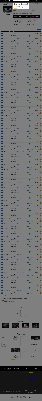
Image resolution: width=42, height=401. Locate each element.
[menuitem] (5, 2)
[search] (21, 0)
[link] (37, 0)
